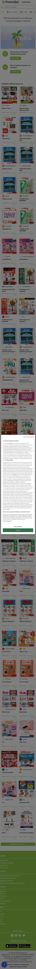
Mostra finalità (18, 526)
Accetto (18, 530)
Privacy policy (9, 460)
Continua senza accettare (28, 436)
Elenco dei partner (7, 521)
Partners (15, 474)
